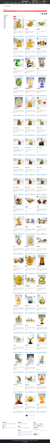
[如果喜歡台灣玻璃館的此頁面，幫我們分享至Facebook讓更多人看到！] (46, 13)
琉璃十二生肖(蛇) (39, 147)
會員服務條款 (24, 427)
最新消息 (9, 427)
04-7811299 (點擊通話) (40, 423)
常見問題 (11, 427)
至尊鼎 (14, 345)
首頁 (3, 9)
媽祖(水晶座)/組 (39, 266)
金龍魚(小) (38, 345)
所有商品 (6, 9)
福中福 (38, 305)
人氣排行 (14, 16)
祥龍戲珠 (38, 108)
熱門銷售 (17, 16)
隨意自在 (38, 404)
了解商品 (20, 36)
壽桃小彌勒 (26, 246)
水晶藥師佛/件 (39, 88)
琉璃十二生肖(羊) (27, 167)
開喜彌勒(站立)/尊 (39, 325)
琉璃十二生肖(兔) (16, 147)
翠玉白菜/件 (15, 68)
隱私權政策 (28, 427)
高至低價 (22, 16)
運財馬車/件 (38, 246)
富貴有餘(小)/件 (27, 305)
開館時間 (6, 423)
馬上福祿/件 (15, 29)
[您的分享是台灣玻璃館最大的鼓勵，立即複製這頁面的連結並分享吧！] (44, 13)
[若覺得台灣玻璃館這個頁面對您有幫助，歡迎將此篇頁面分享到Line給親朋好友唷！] (42, 13)
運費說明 (23, 423)
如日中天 (14, 325)
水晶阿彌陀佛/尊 (15, 108)
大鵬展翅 (26, 345)
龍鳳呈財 (38, 68)
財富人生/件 (27, 68)
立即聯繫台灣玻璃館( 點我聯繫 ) (40, 426)
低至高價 (24, 16)
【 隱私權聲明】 (36, 440)
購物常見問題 (19, 423)
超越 (14, 246)
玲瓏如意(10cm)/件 (39, 226)
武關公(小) (26, 108)
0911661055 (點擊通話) (40, 424)
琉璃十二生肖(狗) (27, 187)
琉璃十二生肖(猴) (39, 167)
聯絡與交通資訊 (10, 423)
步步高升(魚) (15, 384)
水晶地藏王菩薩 (15, 305)
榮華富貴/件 (27, 29)
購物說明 (19, 427)
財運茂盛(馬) (27, 384)
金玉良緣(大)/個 (15, 88)
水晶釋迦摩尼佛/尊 (28, 88)
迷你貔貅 (26, 325)
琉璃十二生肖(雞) (16, 187)
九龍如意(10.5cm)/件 (16, 266)
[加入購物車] (14, 36)
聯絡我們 (6, 427)
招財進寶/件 (38, 29)
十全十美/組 (15, 404)
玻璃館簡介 (3, 423)
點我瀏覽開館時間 (38, 425)
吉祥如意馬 (15, 226)
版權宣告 (21, 427)
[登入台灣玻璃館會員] (39, 1)
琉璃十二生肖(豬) (39, 187)
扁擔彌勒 (26, 266)
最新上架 (19, 16)
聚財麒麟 (26, 226)
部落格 (14, 427)
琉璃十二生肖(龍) (27, 147)
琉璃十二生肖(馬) (16, 167)
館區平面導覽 (14, 423)
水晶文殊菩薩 (39, 384)
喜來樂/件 (26, 404)
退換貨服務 (25, 423)
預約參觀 (3, 427)
